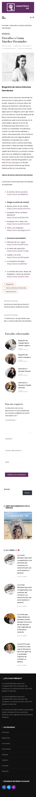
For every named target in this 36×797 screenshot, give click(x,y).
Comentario (11, 420)
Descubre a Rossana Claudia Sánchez (24, 385)
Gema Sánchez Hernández (16, 288)
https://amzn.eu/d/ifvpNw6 (18, 257)
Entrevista (6, 743)
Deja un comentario (25, 48)
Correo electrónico (13, 450)
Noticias (5, 754)
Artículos (5, 732)
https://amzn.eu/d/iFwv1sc (17, 244)
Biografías (6, 33)
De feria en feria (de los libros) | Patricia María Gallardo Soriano (16, 305)
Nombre (9, 439)
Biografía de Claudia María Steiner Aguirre (24, 343)
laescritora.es (11, 292)
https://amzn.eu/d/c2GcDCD (18, 208)
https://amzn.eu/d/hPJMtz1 (18, 277)
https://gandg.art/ (13, 162)
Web (7, 462)
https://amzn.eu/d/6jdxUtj (17, 194)
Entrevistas (6, 749)
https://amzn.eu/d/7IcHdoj (17, 251)
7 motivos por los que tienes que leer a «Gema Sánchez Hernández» (18, 319)
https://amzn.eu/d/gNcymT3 (18, 230)
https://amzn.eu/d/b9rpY (17, 264)
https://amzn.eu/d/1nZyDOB (18, 224)
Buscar (7, 489)
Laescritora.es (11, 48)
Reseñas (5, 771)
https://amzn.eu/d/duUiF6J (18, 217)
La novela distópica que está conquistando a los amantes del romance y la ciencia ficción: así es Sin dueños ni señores (17, 687)
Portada (5, 25)
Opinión (5, 760)
